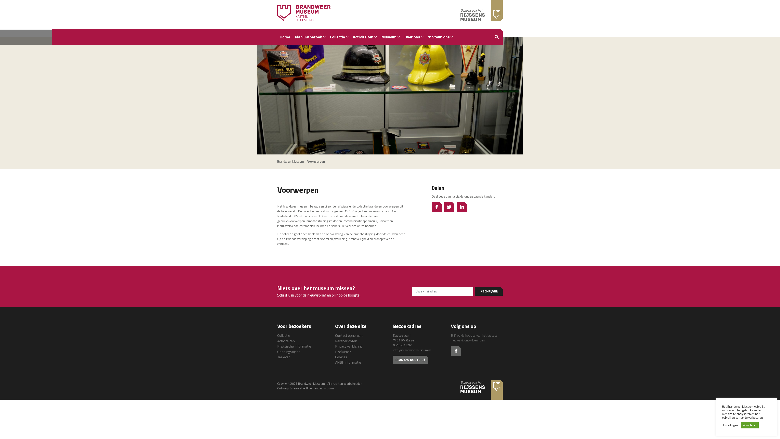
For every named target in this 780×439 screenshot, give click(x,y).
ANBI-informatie (348, 362)
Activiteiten (363, 37)
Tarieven (283, 357)
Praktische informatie (294, 346)
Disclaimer (343, 351)
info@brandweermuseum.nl (412, 350)
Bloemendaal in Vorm (320, 388)
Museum (388, 37)
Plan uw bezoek (308, 37)
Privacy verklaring (349, 346)
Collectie (337, 37)
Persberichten (346, 341)
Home (285, 37)
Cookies (341, 357)
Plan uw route (408, 359)
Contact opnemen (349, 335)
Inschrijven (489, 291)
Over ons (412, 37)
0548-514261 (403, 345)
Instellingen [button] (730, 425)
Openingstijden (288, 351)
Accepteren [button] (749, 425)
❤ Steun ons (439, 37)
